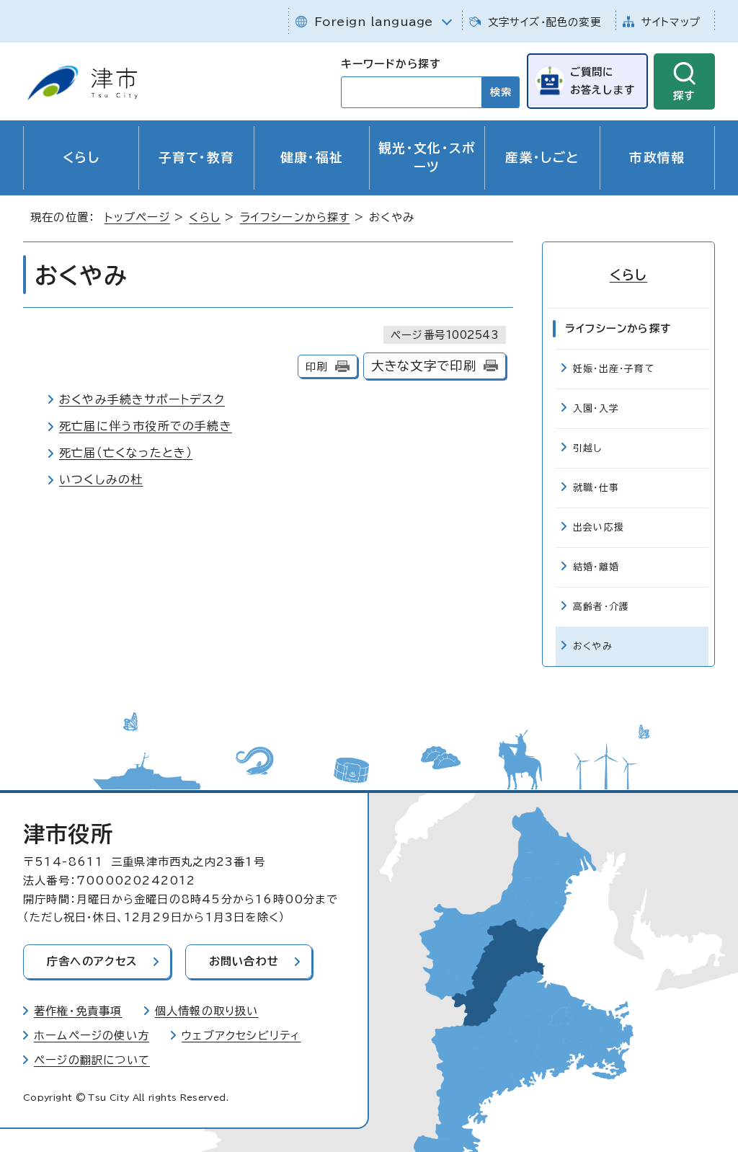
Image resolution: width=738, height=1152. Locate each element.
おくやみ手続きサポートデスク (142, 399)
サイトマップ (671, 22)
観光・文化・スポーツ (427, 157)
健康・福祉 (312, 157)
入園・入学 (596, 408)
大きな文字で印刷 (424, 366)
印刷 (316, 366)
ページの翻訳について (92, 1060)
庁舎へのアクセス (92, 961)
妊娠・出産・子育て (614, 368)
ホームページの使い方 (91, 1035)
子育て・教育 (197, 157)
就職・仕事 (596, 487)
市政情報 (657, 157)
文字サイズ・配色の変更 (544, 22)
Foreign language (373, 21)
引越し (588, 448)
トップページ (137, 217)
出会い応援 (598, 527)
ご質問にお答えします (602, 80)
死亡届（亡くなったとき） (125, 452)
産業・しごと (542, 157)
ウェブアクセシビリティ (241, 1035)
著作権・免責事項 (78, 1011)
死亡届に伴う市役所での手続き (145, 426)
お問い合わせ (244, 961)
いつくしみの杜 (101, 479)
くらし (81, 157)
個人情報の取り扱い (207, 1011)
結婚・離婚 (596, 567)
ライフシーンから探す (295, 217)
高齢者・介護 (601, 606)
